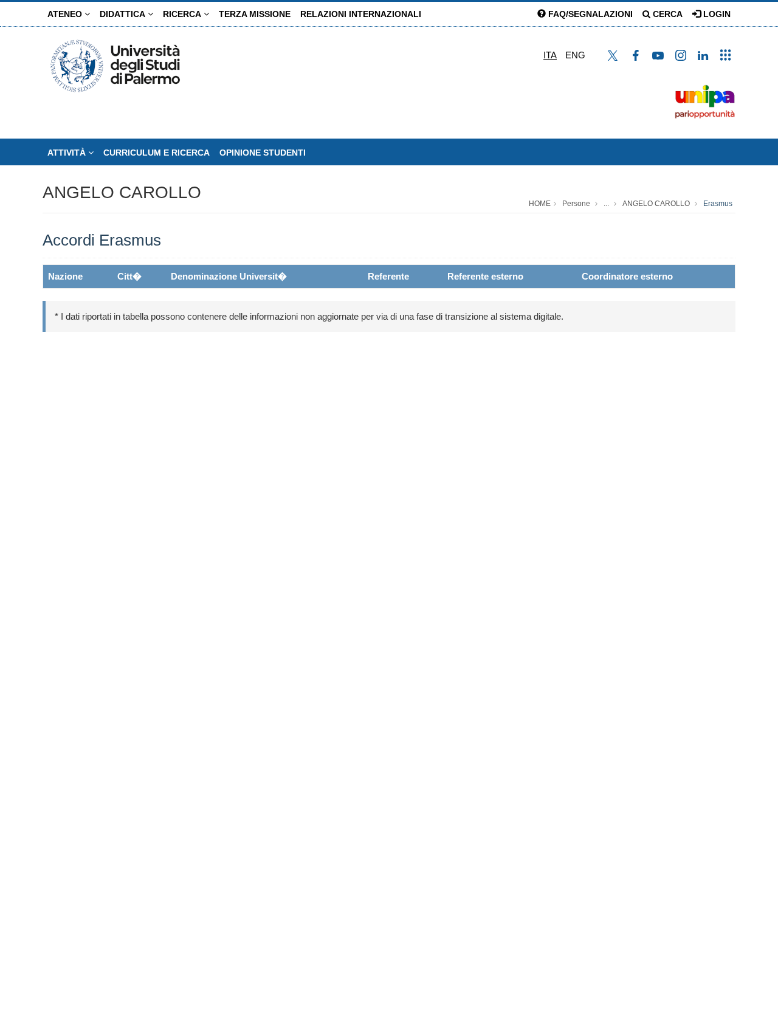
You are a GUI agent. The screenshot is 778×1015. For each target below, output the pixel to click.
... (606, 203)
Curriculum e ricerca (156, 152)
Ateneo (65, 14)
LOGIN (716, 14)
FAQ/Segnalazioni (589, 14)
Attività (67, 152)
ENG (575, 55)
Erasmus (717, 203)
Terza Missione (255, 14)
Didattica (124, 14)
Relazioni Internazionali (360, 14)
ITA (550, 55)
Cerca (666, 14)
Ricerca (183, 14)
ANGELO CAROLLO (122, 192)
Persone (576, 203)
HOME (540, 203)
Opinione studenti (262, 152)
